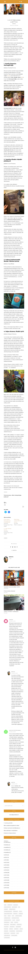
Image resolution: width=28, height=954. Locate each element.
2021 (7, 865)
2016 (7, 877)
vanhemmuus (7, 935)
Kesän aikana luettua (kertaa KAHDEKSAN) (7, 521)
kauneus (20, 913)
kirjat (9, 915)
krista (15, 550)
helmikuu (7, 849)
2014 (7, 882)
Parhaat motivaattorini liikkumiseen (12, 828)
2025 (7, 855)
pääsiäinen (18, 926)
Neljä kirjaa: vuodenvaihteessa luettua (18, 521)
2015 (7, 880)
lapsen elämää (18, 915)
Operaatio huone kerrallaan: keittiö (12, 587)
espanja (6, 909)
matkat (17, 920)
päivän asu (12, 926)
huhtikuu (7, 844)
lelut (14, 920)
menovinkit (6, 922)
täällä (8, 75)
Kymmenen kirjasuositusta (10, 833)
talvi (18, 933)
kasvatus (15, 913)
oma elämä (6, 924)
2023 (7, 860)
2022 (7, 862)
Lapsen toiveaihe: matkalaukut (11, 611)
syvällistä (13, 933)
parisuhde (19, 924)
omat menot (12, 924)
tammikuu (8, 852)
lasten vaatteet (7, 920)
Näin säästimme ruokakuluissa (10, 830)
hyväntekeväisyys (8, 911)
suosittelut (6, 933)
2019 (7, 870)
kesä (5, 915)
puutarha (6, 926)
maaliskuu (7, 847)
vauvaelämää (14, 935)
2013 (7, 885)
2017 (7, 875)
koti (13, 915)
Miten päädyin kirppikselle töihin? (11, 825)
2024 (7, 857)
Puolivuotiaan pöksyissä (9, 591)
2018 (7, 872)
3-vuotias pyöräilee (8, 823)
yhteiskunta (7, 937)
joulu (20, 911)
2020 (7, 867)
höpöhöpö (15, 911)
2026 (6, 841)
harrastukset (12, 909)
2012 (7, 887)
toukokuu (7, 842)
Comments (14, 543)
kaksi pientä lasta (8, 913)
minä (12, 922)
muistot (16, 922)
